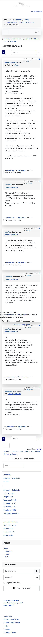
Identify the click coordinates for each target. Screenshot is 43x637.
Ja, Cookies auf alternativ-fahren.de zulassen (18, 321)
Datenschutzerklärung (21, 325)
